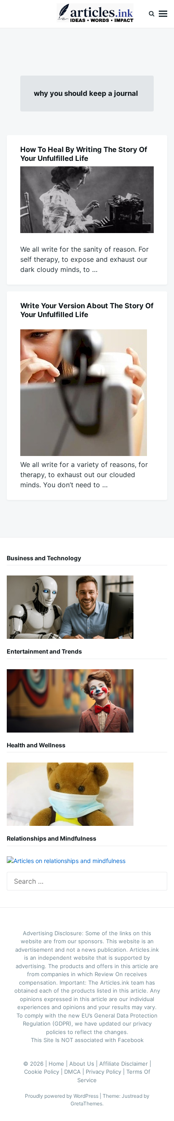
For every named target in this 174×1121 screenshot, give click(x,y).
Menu (163, 14)
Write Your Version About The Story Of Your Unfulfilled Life (86, 310)
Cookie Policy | (44, 1071)
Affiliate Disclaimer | (125, 1063)
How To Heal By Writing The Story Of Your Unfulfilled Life (83, 154)
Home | (59, 1063)
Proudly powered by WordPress (62, 1096)
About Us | (84, 1063)
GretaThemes (86, 1103)
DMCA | (75, 1071)
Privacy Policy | (106, 1071)
